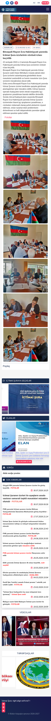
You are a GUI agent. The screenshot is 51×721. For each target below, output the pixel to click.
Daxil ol (45, 3)
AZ (34, 3)
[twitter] (3, 707)
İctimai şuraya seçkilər (18, 381)
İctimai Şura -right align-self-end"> (16, 701)
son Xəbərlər (14, 480)
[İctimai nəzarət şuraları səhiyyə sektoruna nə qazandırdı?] (25, 631)
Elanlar (10, 418)
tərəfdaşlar (25, 653)
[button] (39, 386)
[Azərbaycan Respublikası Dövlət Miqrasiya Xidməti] (25, 673)
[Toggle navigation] (47, 9)
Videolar (25, 612)
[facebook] (3, 704)
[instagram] (3, 710)
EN (39, 3)
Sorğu (10, 468)
